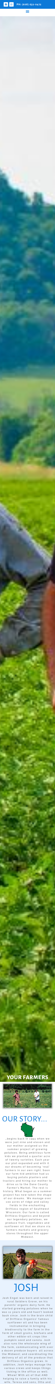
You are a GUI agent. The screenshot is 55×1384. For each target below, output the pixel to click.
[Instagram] (11, 4)
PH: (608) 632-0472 (29, 4)
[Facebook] (6, 4)
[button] (27, 11)
